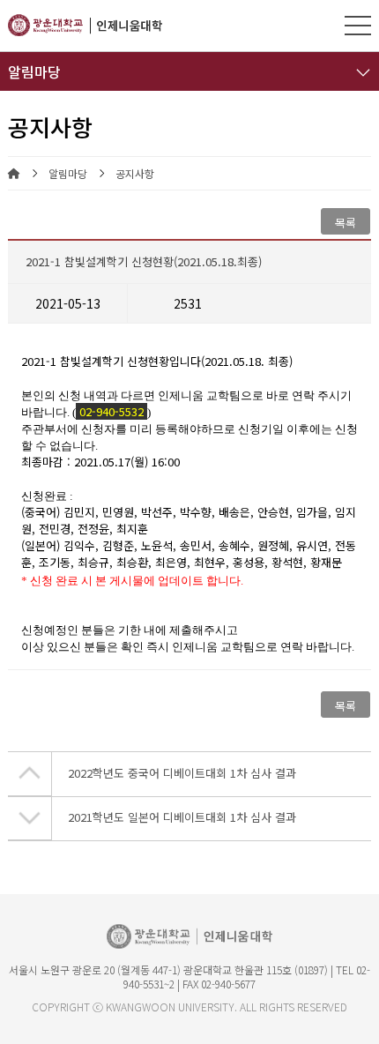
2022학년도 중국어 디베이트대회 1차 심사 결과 (182, 772)
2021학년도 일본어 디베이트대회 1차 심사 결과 (182, 817)
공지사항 (134, 173)
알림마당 (67, 173)
